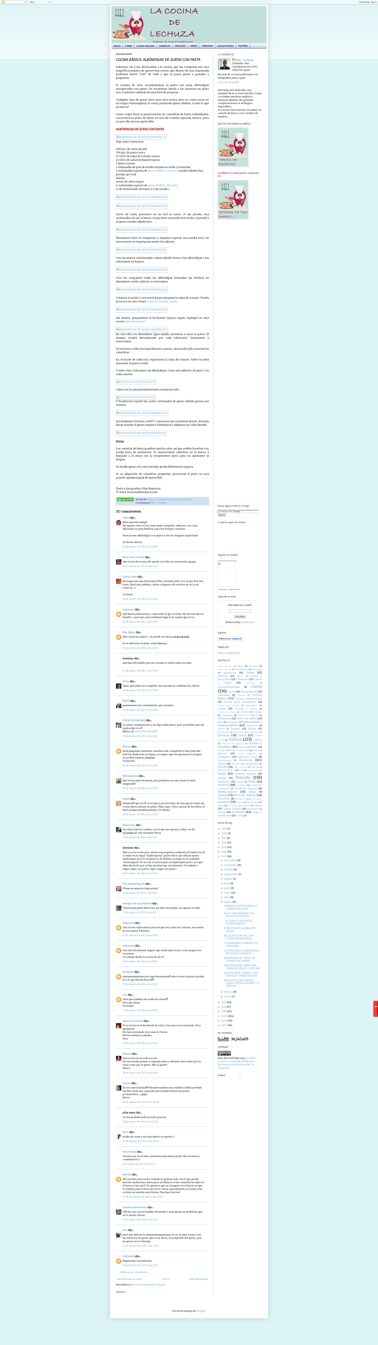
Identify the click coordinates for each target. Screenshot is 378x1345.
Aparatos (257, 669)
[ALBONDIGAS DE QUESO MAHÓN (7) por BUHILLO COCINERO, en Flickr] (141, 137)
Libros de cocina (247, 756)
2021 (224, 828)
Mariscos (245, 760)
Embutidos (233, 722)
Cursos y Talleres (248, 715)
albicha (127, 1174)
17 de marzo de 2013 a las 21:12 (140, 1010)
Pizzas (239, 781)
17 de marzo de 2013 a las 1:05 (140, 837)
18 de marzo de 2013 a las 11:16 (140, 1072)
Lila (125, 994)
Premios (241, 785)
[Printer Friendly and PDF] (125, 500)
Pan (241, 770)
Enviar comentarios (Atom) (149, 1284)
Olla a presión (240, 767)
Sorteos (246, 805)
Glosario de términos (232, 743)
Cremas (258, 712)
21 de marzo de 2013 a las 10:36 (140, 1121)
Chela (126, 517)
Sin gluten (233, 805)
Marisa (127, 746)
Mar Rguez (129, 632)
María (126, 700)
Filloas (252, 728)
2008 (224, 1020)
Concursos (251, 705)
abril (227, 897)
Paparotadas (253, 770)
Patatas (222, 777)
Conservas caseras (227, 712)
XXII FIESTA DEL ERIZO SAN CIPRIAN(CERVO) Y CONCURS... (242, 967)
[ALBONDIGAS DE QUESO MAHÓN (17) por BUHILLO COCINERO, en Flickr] (142, 329)
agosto (228, 878)
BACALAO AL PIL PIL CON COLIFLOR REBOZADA (238, 937)
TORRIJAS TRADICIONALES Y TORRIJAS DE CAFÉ (240, 907)
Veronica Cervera (133, 1020)
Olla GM (255, 767)
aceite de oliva (225, 666)
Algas (240, 666)
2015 (224, 847)
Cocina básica (161, 499)
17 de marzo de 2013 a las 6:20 (140, 873)
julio (227, 883)
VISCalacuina (130, 775)
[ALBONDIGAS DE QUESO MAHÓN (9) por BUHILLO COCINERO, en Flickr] (141, 249)
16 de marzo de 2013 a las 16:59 (140, 546)
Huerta (256, 750)
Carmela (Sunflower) (135, 1207)
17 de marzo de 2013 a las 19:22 (140, 984)
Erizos (221, 728)
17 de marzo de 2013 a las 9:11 (139, 912)
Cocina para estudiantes (240, 701)
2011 (224, 1006)
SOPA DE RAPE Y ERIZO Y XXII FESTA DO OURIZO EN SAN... (241, 974)
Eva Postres (129, 1151)
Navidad (222, 766)
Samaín (240, 802)
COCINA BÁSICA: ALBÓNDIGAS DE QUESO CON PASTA (241, 952)
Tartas (258, 805)
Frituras (223, 735)
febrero (228, 991)
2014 (224, 851)
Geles (126, 681)
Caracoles (250, 683)
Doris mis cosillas (133, 557)
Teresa (127, 1083)
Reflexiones (240, 799)
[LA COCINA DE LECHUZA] (227, 585)
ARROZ (193, 45)
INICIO (117, 45)
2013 (224, 856)
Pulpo (252, 791)
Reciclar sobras (245, 795)
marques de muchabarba (137, 903)
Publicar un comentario (134, 1272)
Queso (180, 499)
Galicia (235, 739)
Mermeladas (251, 763)
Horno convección (239, 750)
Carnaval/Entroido (229, 686)
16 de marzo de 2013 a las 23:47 (140, 814)
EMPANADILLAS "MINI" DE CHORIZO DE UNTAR (239, 959)
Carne (150, 499)
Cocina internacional (249, 698)
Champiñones (249, 691)
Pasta (173, 499)
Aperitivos (230, 672)
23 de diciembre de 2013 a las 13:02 (143, 1196)
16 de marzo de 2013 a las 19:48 (140, 690)
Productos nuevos (246, 788)
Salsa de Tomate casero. (162, 301)
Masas (221, 763)
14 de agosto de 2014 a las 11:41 (140, 1219)
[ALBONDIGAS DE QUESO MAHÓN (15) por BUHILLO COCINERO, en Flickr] (142, 309)
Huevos (222, 753)
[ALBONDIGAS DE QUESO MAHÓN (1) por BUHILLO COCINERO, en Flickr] (141, 433)
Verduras (238, 812)
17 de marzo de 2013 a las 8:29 (140, 892)
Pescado (242, 777)
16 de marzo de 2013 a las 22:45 (140, 788)
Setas (221, 805)
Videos (239, 815)
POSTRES (243, 45)
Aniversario (241, 669)
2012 (224, 1002)
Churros (241, 695)
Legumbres (224, 756)
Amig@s (253, 666)
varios (221, 812)
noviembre (231, 865)
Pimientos (224, 781)
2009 (224, 1016)
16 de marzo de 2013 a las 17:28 (140, 566)
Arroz (250, 672)
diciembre (230, 860)
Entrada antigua (198, 1278)
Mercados (236, 764)
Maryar (127, 1053)
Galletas (257, 740)
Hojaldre (222, 750)
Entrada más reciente (129, 1278)
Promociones (227, 791)
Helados (242, 747)
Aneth (126, 798)
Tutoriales (252, 809)
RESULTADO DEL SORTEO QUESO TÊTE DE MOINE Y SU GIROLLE (242, 983)
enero (228, 996)
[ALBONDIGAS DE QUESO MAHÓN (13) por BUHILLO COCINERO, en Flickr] (142, 197)
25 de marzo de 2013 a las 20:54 (141, 1141)
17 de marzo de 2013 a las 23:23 (140, 1043)
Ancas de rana (224, 669)
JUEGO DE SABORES (134, 720)
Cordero (244, 712)
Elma (220, 722)
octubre (229, 869)
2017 (224, 837)
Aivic (126, 1132)
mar (125, 1230)
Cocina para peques (228, 705)
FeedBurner (248, 622)
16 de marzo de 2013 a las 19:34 (140, 670)
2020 (224, 833)
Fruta (242, 735)
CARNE (128, 45)
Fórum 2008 (223, 732)
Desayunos (224, 718)
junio (227, 888)
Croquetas (227, 715)
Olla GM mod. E (226, 770)
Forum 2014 (253, 732)
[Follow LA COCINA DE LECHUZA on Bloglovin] (230, 639)
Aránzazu (128, 971)
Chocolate (224, 695)
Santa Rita (253, 802)
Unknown (128, 609)
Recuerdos (224, 798)
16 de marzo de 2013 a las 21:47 (140, 765)
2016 (224, 842)
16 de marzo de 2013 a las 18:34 (140, 647)
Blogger (201, 1310)
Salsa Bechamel (135, 321)
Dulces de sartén (246, 718)
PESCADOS (180, 45)
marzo (228, 901)
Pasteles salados (245, 773)
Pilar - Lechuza (159, 502)
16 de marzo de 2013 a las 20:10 (140, 709)
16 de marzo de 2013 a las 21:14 (140, 735)
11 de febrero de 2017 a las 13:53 (140, 1265)
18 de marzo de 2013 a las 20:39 (141, 1102)
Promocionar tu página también (229, 589)
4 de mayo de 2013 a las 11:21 (139, 1163)
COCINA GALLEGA (145, 45)
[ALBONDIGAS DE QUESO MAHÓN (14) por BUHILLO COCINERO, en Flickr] (142, 289)
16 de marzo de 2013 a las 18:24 (140, 621)
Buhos (240, 676)
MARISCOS (164, 45)
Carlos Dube (130, 576)
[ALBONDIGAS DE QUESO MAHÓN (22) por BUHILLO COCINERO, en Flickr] (136, 382)
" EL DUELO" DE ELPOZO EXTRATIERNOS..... (238, 922)
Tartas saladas (232, 808)
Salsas (188, 499)
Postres (223, 785)
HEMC (253, 746)
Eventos (235, 728)
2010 (224, 1011)
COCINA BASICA (225, 45)
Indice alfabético (247, 753)
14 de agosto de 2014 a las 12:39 (140, 1245)
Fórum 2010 (238, 732)
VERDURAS (207, 45)
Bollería (222, 675)
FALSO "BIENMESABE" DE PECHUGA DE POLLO (239, 915)
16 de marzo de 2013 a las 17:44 (140, 598)
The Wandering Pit (134, 883)
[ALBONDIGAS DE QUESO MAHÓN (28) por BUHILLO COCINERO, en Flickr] (142, 413)
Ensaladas (252, 725)
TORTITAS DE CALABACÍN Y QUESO (240, 929)
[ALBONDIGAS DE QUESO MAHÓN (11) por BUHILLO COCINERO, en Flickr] (141, 229)
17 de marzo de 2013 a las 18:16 (140, 961)
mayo (227, 892)
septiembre (231, 874)
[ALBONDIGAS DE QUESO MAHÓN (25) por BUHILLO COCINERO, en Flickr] (136, 397)
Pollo (252, 781)
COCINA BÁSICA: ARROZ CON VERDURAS (241, 944)
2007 (224, 1025)
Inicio (165, 1278)
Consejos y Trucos (246, 708)
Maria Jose (129, 824)
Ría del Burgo (255, 799)
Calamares (242, 679)
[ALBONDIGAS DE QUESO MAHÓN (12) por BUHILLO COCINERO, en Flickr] (142, 269)
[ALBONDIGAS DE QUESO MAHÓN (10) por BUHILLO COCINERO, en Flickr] (142, 206)
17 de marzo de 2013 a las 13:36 (140, 935)
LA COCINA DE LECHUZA (227, 561)
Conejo (222, 708)
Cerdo (231, 691)
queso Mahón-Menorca (163, 170)
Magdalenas (224, 760)
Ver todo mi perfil (228, 82)
